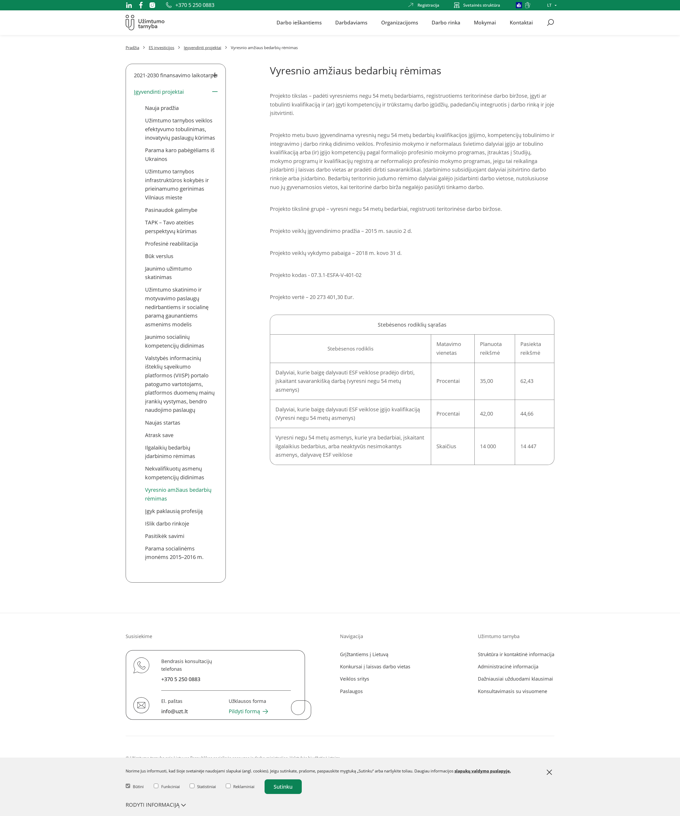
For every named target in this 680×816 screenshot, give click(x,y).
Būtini (138, 786)
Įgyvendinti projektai (202, 47)
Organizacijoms (399, 22)
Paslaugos (351, 691)
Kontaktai (521, 22)
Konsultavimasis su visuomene (512, 691)
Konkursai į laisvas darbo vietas (375, 666)
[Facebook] (141, 5)
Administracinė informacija (508, 666)
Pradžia (132, 47)
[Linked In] (129, 5)
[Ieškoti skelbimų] (550, 23)
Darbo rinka (446, 22)
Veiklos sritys (354, 679)
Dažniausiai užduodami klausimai (515, 679)
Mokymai (485, 22)
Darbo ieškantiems (299, 22)
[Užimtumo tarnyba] (145, 22)
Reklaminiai (243, 786)
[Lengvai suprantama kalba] (519, 5)
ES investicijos (161, 47)
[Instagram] (152, 5)
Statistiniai (206, 786)
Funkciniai (170, 786)
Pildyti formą (244, 711)
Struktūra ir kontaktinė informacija (516, 654)
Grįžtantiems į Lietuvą (364, 654)
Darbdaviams (351, 22)
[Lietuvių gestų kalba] (527, 5)
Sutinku (283, 786)
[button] (176, 75)
